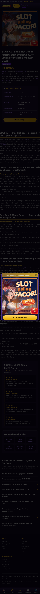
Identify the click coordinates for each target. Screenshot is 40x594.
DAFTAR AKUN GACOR (20, 317)
